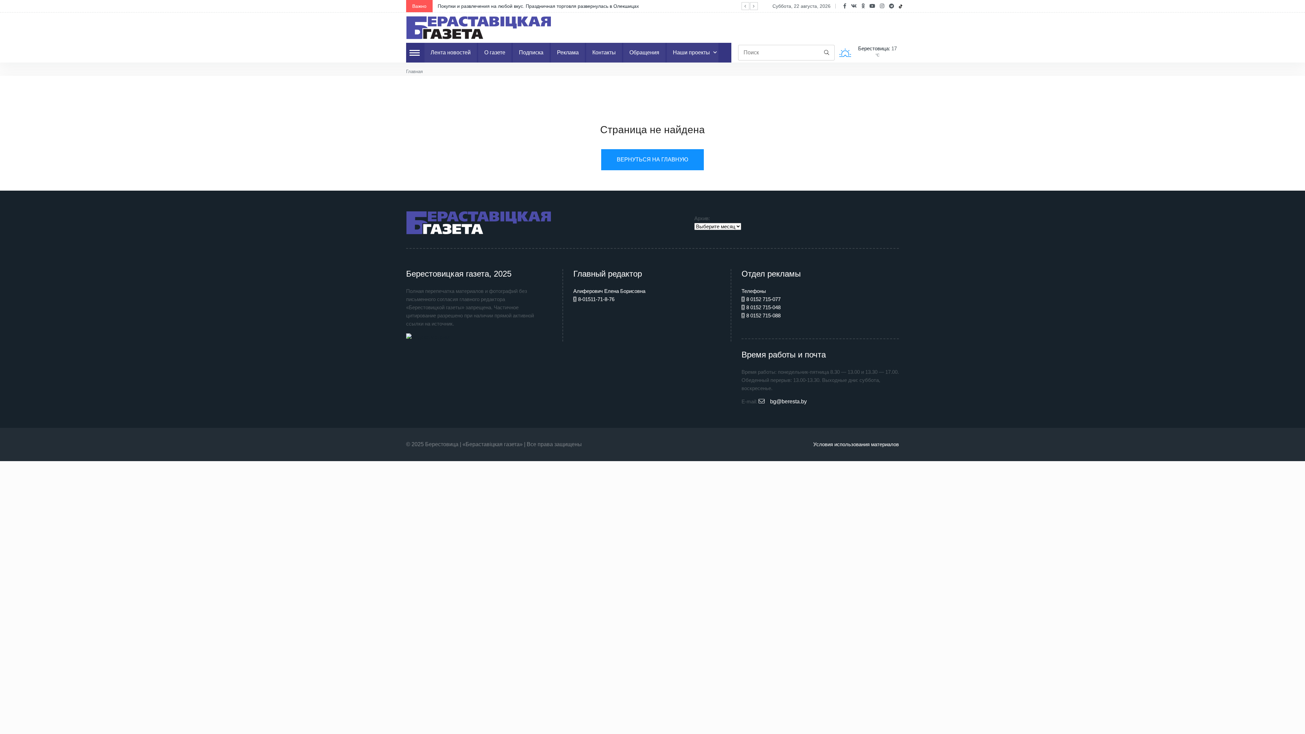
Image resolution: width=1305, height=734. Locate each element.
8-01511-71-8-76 (596, 299)
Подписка (531, 52)
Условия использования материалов (856, 444)
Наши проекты (691, 52)
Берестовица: (874, 48)
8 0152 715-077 (763, 299)
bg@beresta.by (788, 401)
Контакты (604, 52)
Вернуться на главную (652, 159)
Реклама (568, 52)
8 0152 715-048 (763, 307)
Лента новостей (451, 52)
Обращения (644, 52)
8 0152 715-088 (763, 315)
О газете (494, 52)
